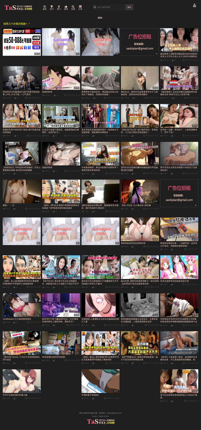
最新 (45, 9)
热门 (59, 9)
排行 (52, 9)
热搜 (73, 9)
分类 (80, 9)
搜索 (129, 7)
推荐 (66, 9)
